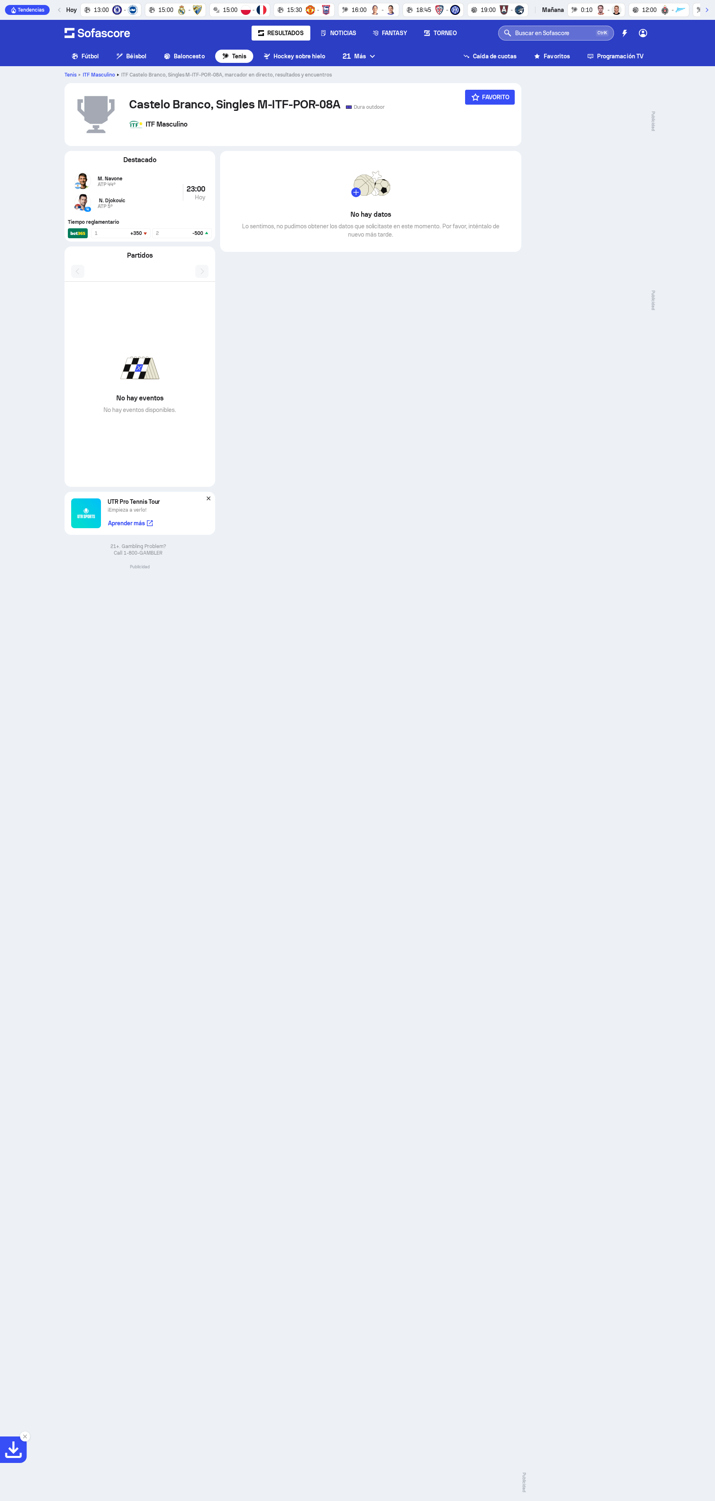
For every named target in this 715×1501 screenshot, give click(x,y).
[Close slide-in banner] (25, 1436)
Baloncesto (189, 56)
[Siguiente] (706, 10)
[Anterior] (59, 10)
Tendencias (31, 10)
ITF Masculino (99, 75)
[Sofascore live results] (97, 33)
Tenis (239, 56)
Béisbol (136, 56)
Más (354, 56)
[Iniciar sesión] (643, 33)
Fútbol (90, 56)
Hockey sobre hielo (299, 56)
